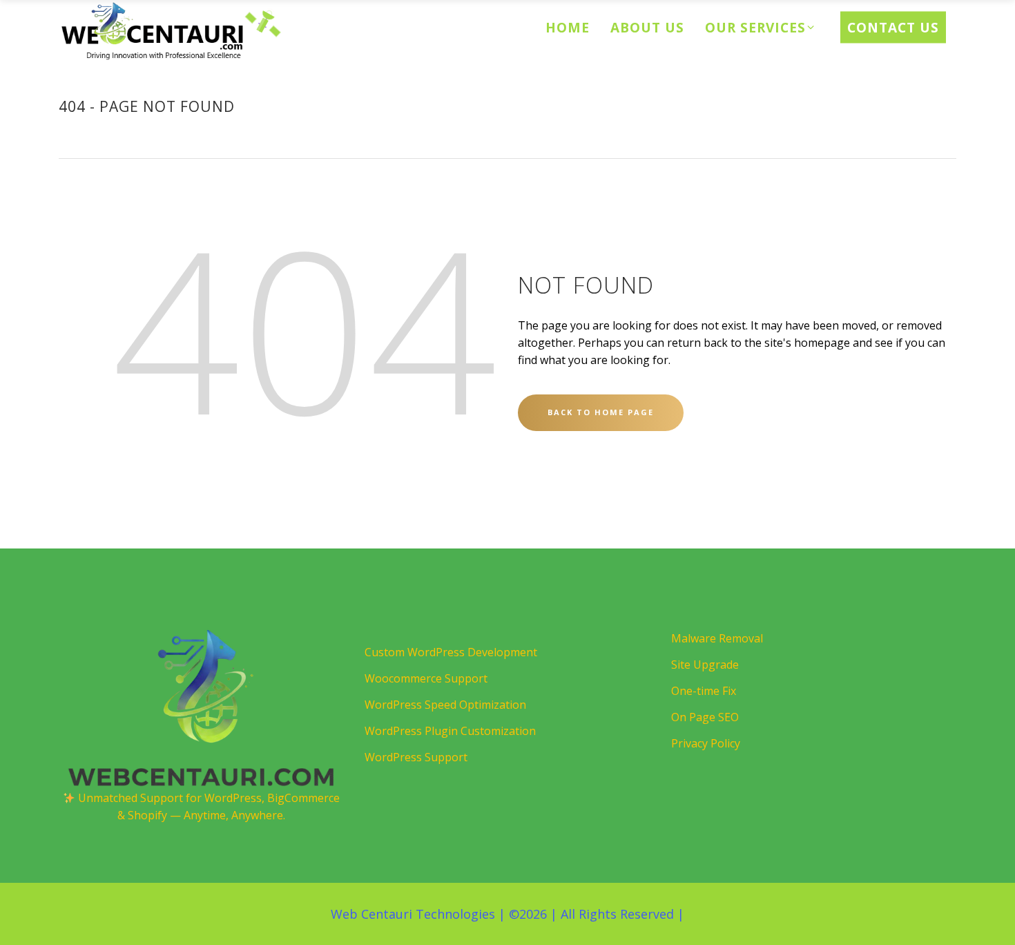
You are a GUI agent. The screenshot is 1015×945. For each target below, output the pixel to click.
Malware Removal (717, 638)
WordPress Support (416, 757)
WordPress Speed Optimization (445, 704)
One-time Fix (703, 690)
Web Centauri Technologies (413, 914)
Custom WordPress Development (451, 652)
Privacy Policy (705, 743)
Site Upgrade (705, 664)
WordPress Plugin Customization (450, 730)
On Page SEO (705, 717)
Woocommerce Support (426, 678)
